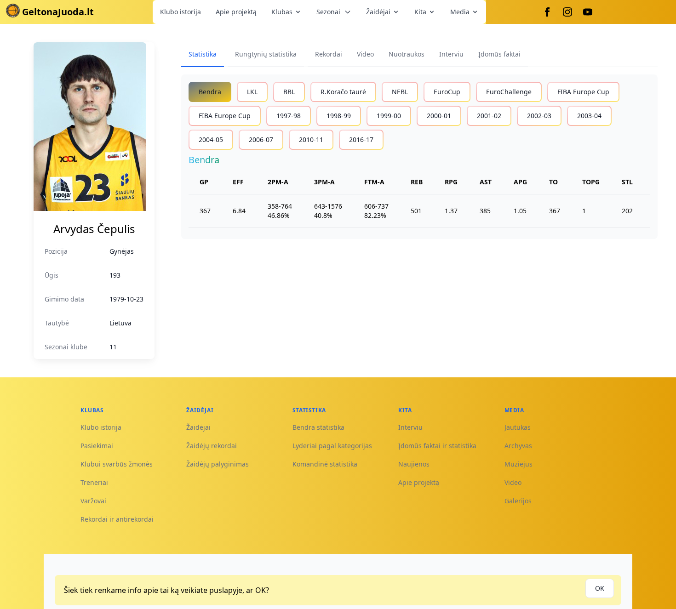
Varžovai (93, 500)
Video (512, 482)
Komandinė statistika (324, 464)
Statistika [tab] (203, 54)
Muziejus (518, 464)
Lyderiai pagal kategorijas (332, 445)
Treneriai (94, 482)
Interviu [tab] (451, 54)
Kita (420, 11)
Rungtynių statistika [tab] (266, 54)
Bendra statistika (318, 427)
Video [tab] (365, 54)
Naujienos (414, 464)
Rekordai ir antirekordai (117, 519)
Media (460, 11)
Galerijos (518, 500)
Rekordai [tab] (328, 54)
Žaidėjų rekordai (211, 445)
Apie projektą (236, 11)
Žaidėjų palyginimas (217, 464)
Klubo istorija (180, 11)
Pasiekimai (96, 445)
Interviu (410, 427)
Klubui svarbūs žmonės (116, 464)
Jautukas (517, 427)
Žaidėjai (378, 11)
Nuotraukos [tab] (406, 54)
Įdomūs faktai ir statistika (437, 445)
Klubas (281, 11)
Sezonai (328, 11)
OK (599, 588)
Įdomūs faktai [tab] (499, 54)
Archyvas (518, 445)
